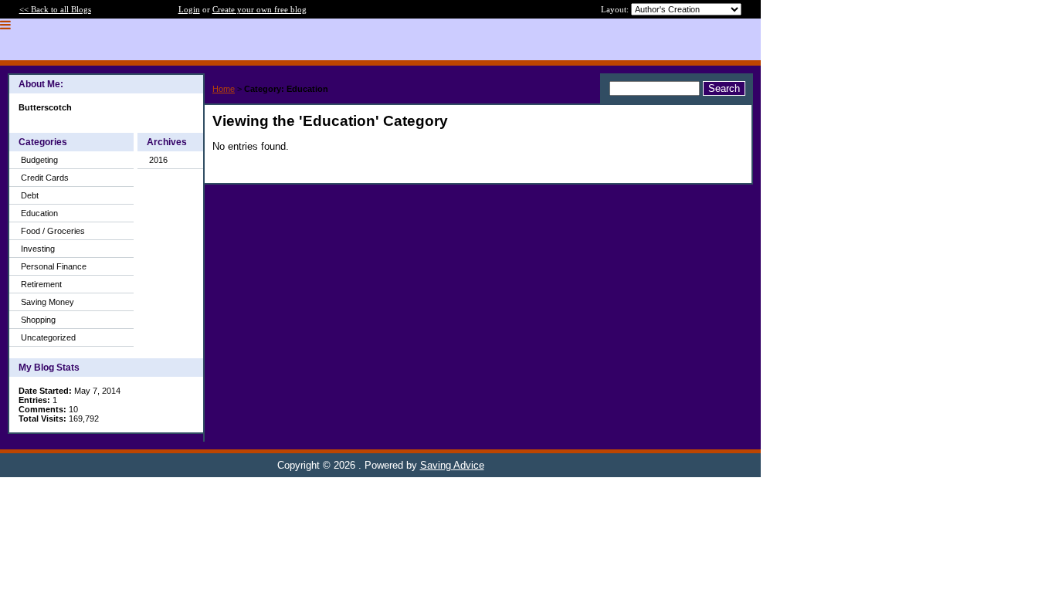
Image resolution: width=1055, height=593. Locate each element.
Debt (30, 195)
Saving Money (47, 302)
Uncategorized (48, 337)
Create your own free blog (259, 9)
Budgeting (39, 159)
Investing (38, 248)
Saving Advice (452, 465)
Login (189, 9)
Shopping (38, 319)
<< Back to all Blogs (55, 9)
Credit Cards (45, 177)
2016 (158, 159)
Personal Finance (54, 266)
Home (223, 88)
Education (39, 213)
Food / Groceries (53, 231)
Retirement (41, 284)
